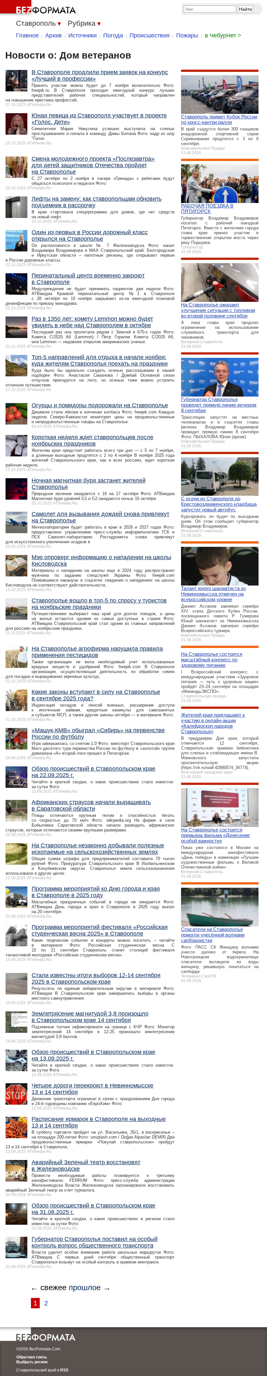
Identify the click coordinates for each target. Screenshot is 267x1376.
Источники (82, 35)
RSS (64, 1370)
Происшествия (150, 35)
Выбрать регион (32, 1362)
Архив (53, 35)
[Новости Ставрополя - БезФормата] (39, 8)
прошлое (85, 1287)
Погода (113, 35)
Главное (27, 35)
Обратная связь (31, 1357)
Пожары (187, 35)
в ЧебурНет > (223, 35)
